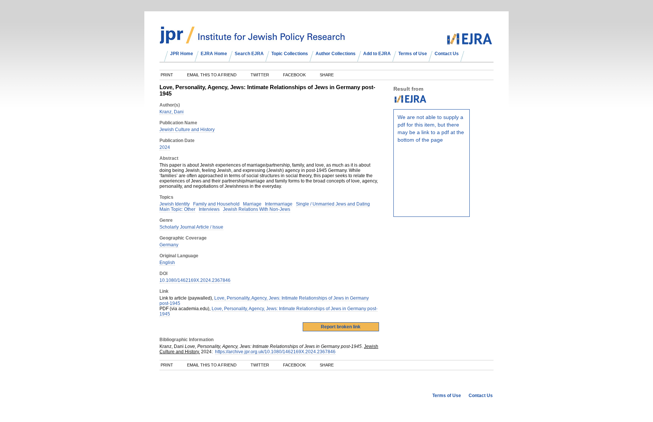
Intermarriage (278, 204)
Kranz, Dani (171, 111)
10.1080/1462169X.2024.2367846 (195, 280)
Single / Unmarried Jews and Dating (333, 204)
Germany (168, 244)
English (167, 262)
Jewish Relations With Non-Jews (256, 209)
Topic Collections (289, 53)
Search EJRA (249, 53)
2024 (164, 147)
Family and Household (216, 204)
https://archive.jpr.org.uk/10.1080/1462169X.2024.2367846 (275, 351)
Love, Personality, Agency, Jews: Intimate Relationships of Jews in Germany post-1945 (264, 300)
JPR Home (181, 53)
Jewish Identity (174, 204)
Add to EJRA (377, 53)
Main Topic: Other (177, 209)
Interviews (209, 209)
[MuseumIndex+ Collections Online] (252, 40)
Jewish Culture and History (187, 129)
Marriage (252, 204)
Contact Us (447, 53)
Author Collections (336, 53)
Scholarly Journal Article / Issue (191, 227)
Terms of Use (412, 53)
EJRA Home (214, 53)
